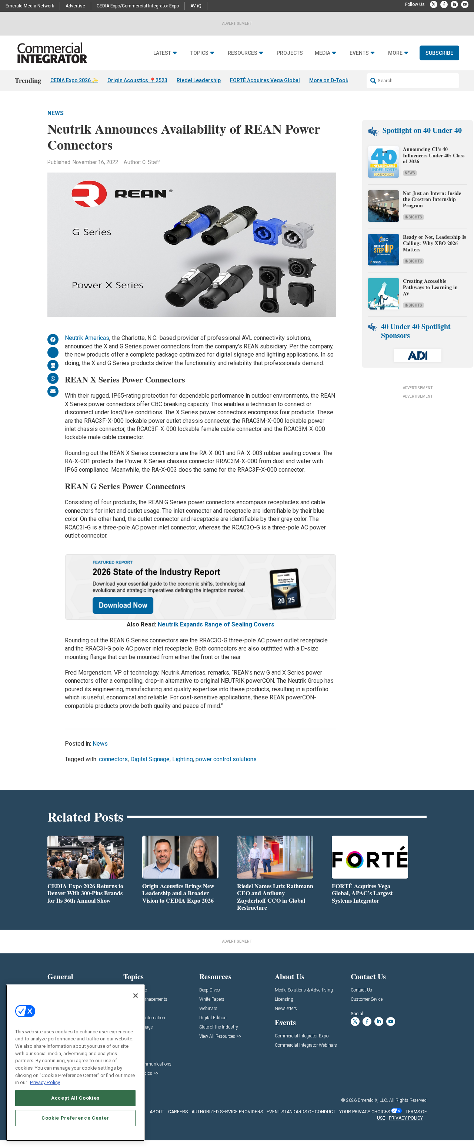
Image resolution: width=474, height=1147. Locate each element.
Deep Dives (209, 990)
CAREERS (178, 1111)
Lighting (182, 759)
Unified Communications (147, 1064)
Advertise (75, 6)
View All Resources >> (220, 1036)
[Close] (135, 995)
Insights (413, 217)
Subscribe (439, 53)
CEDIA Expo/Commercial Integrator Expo (138, 6)
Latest (162, 53)
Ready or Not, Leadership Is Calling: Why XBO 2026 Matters (434, 243)
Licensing (284, 999)
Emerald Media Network (30, 6)
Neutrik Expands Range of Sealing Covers (216, 624)
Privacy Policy (45, 1082)
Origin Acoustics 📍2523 (137, 80)
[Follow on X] (433, 4)
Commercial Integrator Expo (301, 1036)
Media (322, 53)
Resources (242, 53)
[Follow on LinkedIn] (454, 4)
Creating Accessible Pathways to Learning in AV (430, 287)
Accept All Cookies (75, 1098)
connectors (113, 759)
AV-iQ (195, 6)
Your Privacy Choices (364, 1111)
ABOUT (157, 1111)
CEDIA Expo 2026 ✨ (74, 80)
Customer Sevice (367, 999)
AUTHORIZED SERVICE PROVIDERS (227, 1111)
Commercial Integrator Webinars (306, 1045)
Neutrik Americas (87, 337)
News (55, 113)
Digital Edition (213, 1018)
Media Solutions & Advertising (304, 990)
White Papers (211, 999)
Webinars (208, 1008)
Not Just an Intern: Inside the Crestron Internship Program (432, 199)
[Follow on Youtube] (464, 4)
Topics (199, 53)
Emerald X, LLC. (373, 1100)
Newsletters (286, 1008)
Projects (290, 53)
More (395, 53)
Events (359, 53)
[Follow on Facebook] (444, 4)
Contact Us (361, 990)
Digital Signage (150, 759)
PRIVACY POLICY (406, 1118)
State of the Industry (218, 1027)
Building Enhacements (145, 999)
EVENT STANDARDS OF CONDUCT (301, 1111)
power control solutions (226, 759)
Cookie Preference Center (75, 1118)
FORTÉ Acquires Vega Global (265, 80)
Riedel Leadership (199, 80)
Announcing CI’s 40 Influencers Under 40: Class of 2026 (433, 155)
